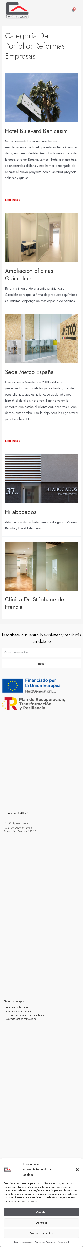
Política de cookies (23, 1242)
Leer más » (12, 199)
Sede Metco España (29, 372)
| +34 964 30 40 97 (16, 813)
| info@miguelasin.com (16, 823)
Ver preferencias (41, 1233)
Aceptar (41, 1212)
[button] (77, 1170)
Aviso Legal (63, 1242)
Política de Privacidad (45, 1242)
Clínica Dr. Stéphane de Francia (34, 603)
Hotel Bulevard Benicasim (36, 131)
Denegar (41, 1222)
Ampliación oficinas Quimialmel (29, 275)
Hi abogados (20, 512)
